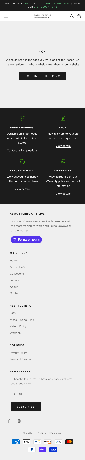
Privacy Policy (18, 352)
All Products (17, 267)
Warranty (15, 333)
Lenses (14, 280)
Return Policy (18, 326)
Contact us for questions (22, 150)
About (14, 287)
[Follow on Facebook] (9, 421)
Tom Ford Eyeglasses (55, 3)
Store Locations (45, 7)
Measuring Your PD (22, 320)
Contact (15, 293)
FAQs (13, 313)
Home (14, 260)
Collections (17, 273)
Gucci (29, 3)
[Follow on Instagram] (19, 421)
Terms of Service (20, 359)
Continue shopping (42, 75)
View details (63, 146)
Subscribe (26, 406)
